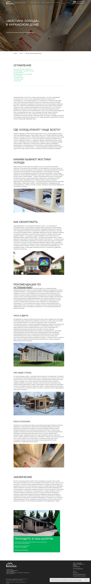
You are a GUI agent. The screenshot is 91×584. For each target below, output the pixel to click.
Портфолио (58, 2)
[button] (78, 3)
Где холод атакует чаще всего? (23, 69)
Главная (32, 2)
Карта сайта (75, 572)
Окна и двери (18, 76)
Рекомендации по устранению (23, 74)
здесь (80, 580)
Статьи (21, 53)
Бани (39, 2)
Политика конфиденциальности (79, 574)
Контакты (68, 2)
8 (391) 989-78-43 (80, 1)
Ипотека (52, 2)
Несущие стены (18, 77)
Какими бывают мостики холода (24, 71)
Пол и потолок (18, 79)
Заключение (17, 81)
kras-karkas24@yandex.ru (78, 568)
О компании (63, 3)
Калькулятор (48, 2)
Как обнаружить (19, 72)
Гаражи (42, 2)
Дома (36, 2)
